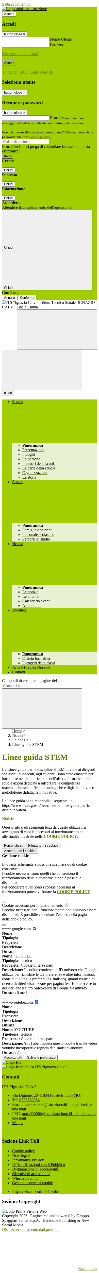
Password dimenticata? (20, 53)
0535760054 (29, 1100)
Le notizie (20, 740)
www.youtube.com (18, 1002)
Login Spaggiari (40, 137)
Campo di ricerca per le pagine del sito (32, 680)
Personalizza (13, 845)
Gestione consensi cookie (32, 1183)
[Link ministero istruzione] (24, 9)
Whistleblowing (25, 1178)
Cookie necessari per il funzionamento (33, 905)
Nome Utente (61, 39)
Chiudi (8, 170)
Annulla (9, 298)
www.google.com (17, 929)
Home (17, 731)
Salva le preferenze (41, 1057)
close (8, 393)
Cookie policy (23, 1151)
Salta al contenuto (16, 4)
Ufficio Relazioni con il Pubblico (38, 1164)
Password (57, 44)
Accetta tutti (20, 851)
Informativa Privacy (28, 1160)
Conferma (27, 298)
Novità (17, 735)
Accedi (9, 14)
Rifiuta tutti (43, 845)
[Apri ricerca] (57, 329)
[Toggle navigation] (42, 370)
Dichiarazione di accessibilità (35, 1169)
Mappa (17, 1123)
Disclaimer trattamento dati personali (31, 1229)
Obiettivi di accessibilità (31, 1174)
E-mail (55, 118)
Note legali (21, 1155)
